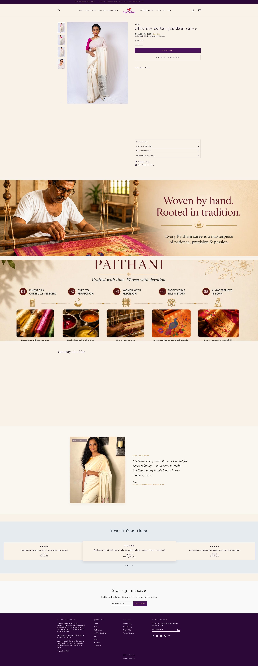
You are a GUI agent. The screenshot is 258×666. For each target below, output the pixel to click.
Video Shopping (147, 10)
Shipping (146, 36)
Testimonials (98, 630)
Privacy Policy (127, 624)
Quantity (139, 40)
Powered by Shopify (129, 658)
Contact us (97, 646)
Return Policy (127, 630)
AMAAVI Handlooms (107, 10)
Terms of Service (128, 633)
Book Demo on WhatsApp (167, 57)
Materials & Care (144, 146)
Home (80, 10)
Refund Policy (127, 627)
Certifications (143, 151)
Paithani (90, 10)
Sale (169, 10)
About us (161, 10)
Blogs (95, 639)
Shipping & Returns (145, 155)
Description (142, 141)
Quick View (74, 407)
